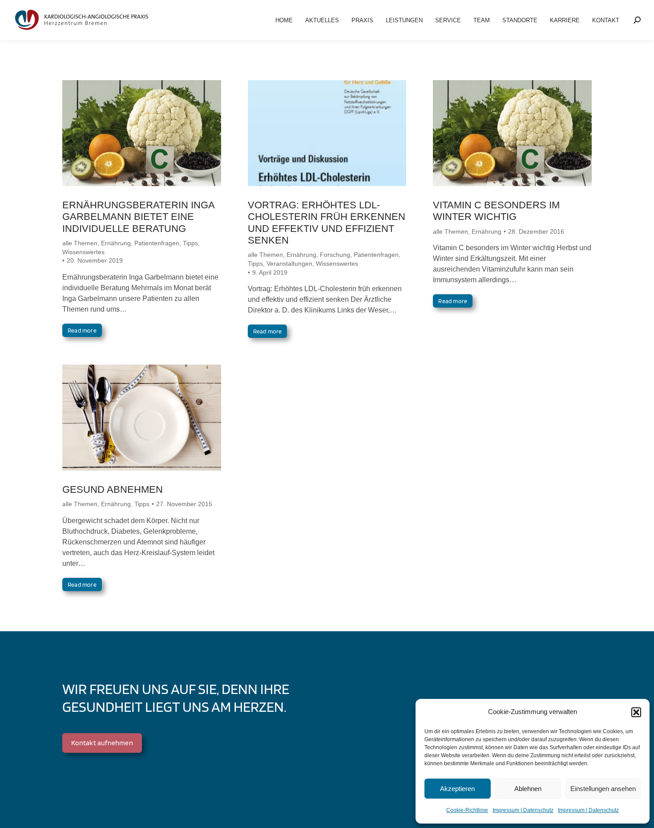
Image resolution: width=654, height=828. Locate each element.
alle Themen (79, 243)
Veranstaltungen (289, 263)
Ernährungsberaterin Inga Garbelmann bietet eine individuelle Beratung (138, 216)
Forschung (335, 254)
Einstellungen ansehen (603, 788)
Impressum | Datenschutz (523, 810)
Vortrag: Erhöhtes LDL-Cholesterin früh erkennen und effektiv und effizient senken (326, 222)
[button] (636, 712)
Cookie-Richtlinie (467, 810)
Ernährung (116, 243)
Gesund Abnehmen (112, 489)
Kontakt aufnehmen (102, 743)
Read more (82, 330)
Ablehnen (527, 788)
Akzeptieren (457, 788)
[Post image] (141, 133)
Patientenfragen (156, 243)
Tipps (190, 243)
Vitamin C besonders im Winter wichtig (496, 210)
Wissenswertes (83, 252)
